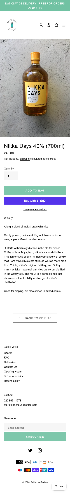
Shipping (25, 158)
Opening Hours (13, 371)
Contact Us (10, 367)
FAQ (6, 357)
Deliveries (10, 362)
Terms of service (14, 376)
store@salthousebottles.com (21, 404)
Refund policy (12, 380)
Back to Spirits (38, 318)
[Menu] (64, 25)
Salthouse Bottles (39, 482)
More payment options (35, 209)
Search (8, 353)
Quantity (9, 168)
